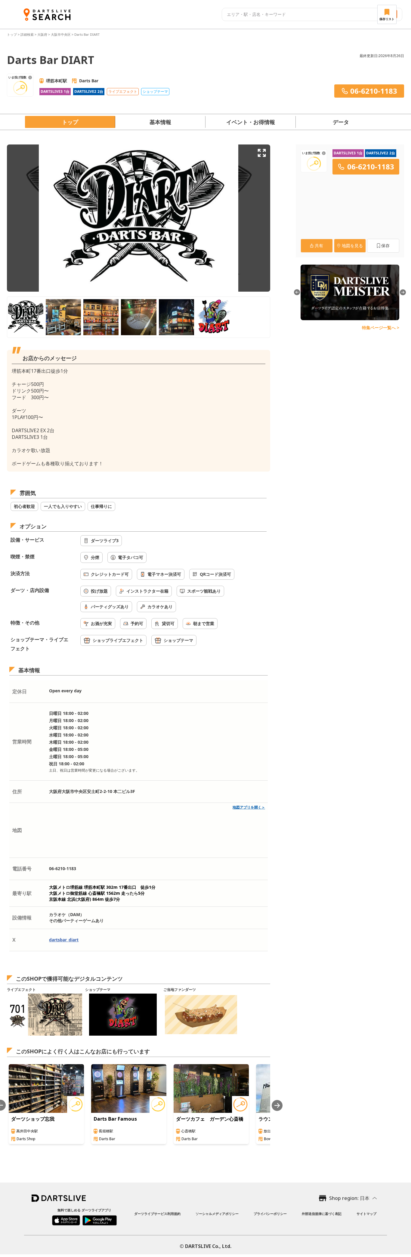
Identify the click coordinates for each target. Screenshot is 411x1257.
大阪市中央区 (61, 34)
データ (341, 122)
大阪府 (42, 34)
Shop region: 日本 (349, 1198)
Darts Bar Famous (115, 1119)
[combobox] (299, 14)
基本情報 (160, 122)
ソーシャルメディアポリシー (217, 1213)
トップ (12, 34)
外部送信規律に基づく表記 (321, 1213)
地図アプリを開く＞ (249, 807)
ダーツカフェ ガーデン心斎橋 (209, 1119)
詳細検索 (27, 34)
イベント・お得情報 (250, 122)
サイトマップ (366, 1213)
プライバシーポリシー (270, 1213)
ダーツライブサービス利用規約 (157, 1213)
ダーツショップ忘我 (32, 1119)
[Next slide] (277, 1105)
